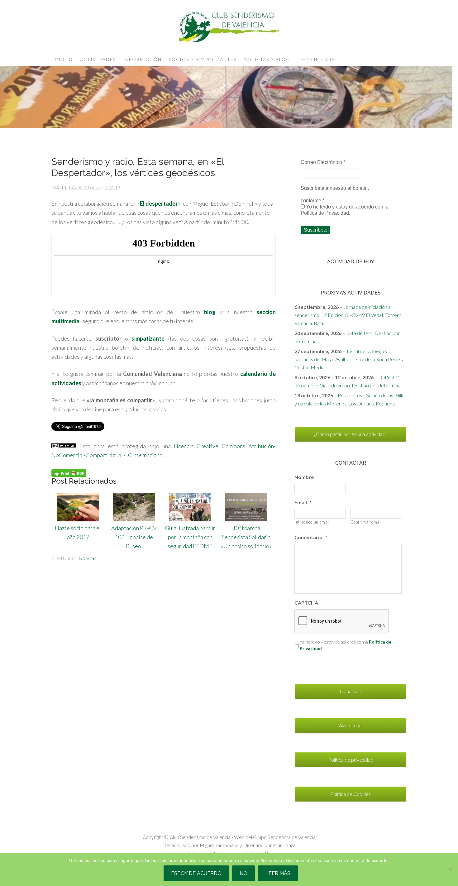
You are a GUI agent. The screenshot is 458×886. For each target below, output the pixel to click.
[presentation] (341, 621)
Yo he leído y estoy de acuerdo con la (345, 645)
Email (303, 502)
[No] (450, 869)
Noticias (87, 558)
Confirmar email (366, 522)
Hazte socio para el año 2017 (78, 532)
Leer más (277, 873)
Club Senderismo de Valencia (229, 28)
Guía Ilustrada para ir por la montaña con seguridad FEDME (190, 536)
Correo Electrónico (323, 162)
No (243, 873)
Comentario (310, 537)
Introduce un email (312, 522)
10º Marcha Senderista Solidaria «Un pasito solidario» (246, 536)
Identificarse (317, 59)
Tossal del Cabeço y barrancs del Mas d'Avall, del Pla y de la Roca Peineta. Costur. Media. (349, 359)
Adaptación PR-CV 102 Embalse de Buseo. (134, 536)
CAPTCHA (306, 603)
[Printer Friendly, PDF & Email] (68, 472)
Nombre (304, 477)
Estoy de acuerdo (196, 873)
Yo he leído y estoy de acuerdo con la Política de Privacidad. (345, 210)
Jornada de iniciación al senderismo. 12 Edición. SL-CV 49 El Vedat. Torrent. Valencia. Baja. (348, 315)
